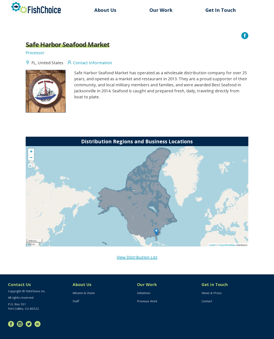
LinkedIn (39, 324)
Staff (76, 301)
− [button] (31, 157)
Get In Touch (220, 10)
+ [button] (31, 151)
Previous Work (147, 301)
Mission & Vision (84, 293)
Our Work (161, 10)
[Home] (36, 8)
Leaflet (212, 244)
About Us (105, 10)
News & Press (212, 293)
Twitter (30, 324)
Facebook (12, 324)
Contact (207, 301)
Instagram (21, 324)
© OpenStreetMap (226, 244)
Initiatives (143, 293)
